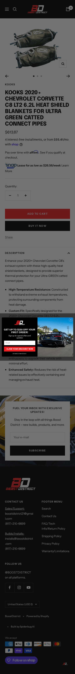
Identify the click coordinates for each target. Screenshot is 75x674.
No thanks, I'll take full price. (19, 353)
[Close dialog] (70, 319)
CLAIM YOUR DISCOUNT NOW (19, 349)
